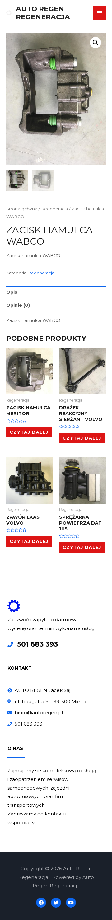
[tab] (56, 292)
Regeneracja (54, 208)
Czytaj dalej (29, 432)
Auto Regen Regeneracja (43, 13)
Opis (11, 292)
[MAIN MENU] (99, 13)
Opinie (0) (18, 305)
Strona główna (21, 208)
